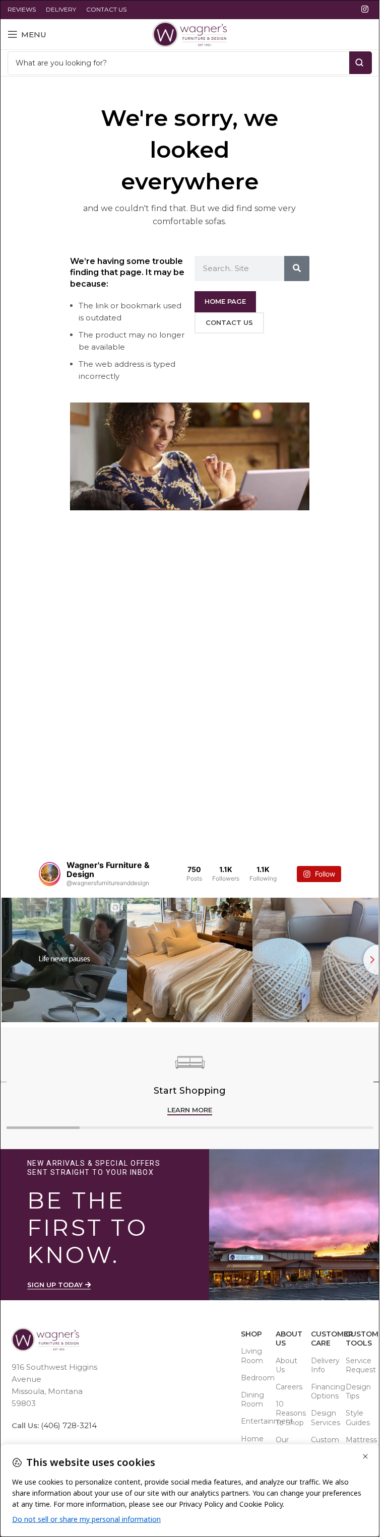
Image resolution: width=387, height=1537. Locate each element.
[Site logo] (190, 33)
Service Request (358, 1365)
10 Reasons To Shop (288, 1413)
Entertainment (253, 1421)
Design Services (323, 1418)
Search (360, 62)
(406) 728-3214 (68, 1425)
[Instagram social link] (365, 9)
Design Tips (358, 1391)
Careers (288, 1386)
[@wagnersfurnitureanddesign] (49, 874)
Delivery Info (323, 1365)
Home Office (252, 1443)
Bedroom (253, 1377)
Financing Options (323, 1391)
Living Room (252, 1356)
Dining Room (252, 1399)
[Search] (296, 268)
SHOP (251, 1334)
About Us (288, 1338)
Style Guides (358, 1418)
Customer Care (323, 1338)
